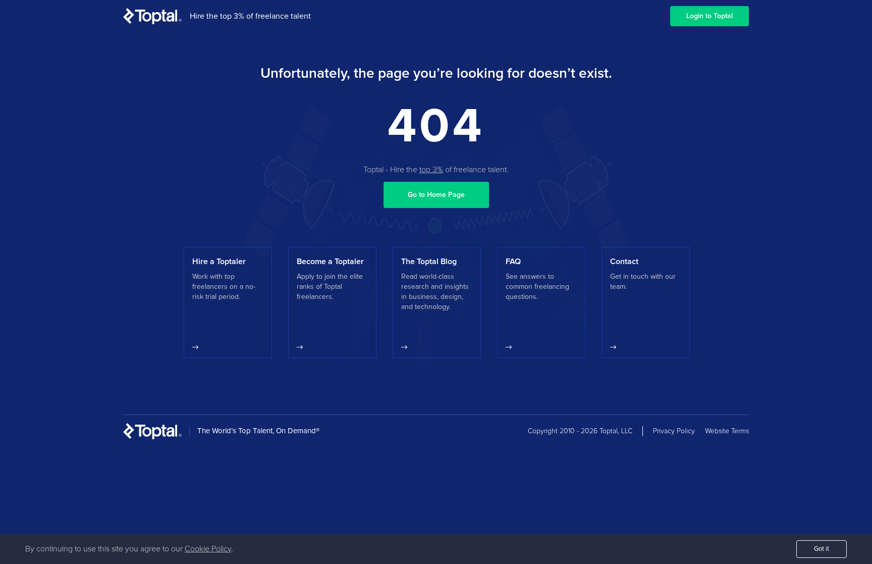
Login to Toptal (709, 16)
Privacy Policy (674, 431)
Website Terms (727, 431)
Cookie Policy (208, 549)
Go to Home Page (436, 194)
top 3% (431, 170)
